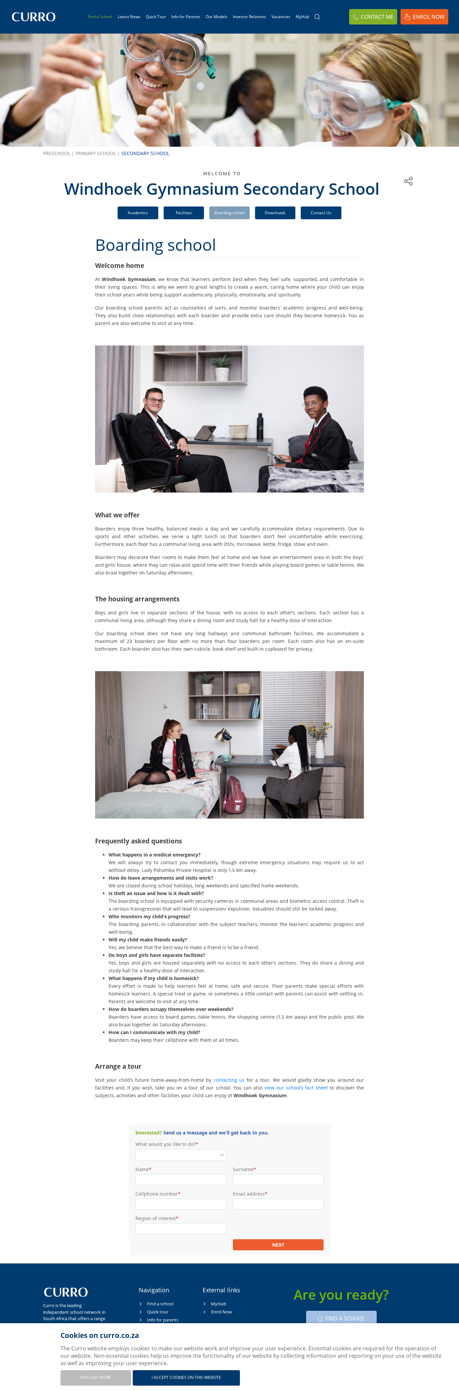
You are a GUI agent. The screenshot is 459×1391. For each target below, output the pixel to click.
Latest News (129, 16)
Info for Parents (185, 16)
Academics (138, 213)
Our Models (216, 16)
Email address (249, 1194)
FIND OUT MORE (95, 1377)
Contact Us (321, 213)
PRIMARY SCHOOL (98, 153)
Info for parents (162, 1320)
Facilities (184, 213)
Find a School (100, 16)
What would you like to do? (165, 1144)
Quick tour (157, 1312)
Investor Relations (249, 16)
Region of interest (155, 1218)
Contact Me (377, 16)
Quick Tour (156, 16)
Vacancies (281, 16)
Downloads (275, 213)
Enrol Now (429, 16)
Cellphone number (156, 1194)
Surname (243, 1169)
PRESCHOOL (58, 153)
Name (142, 1169)
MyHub (302, 16)
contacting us (229, 1080)
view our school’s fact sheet (296, 1087)
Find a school (160, 1304)
